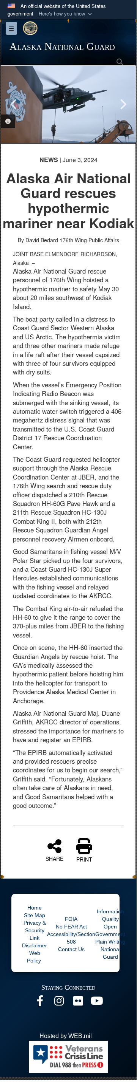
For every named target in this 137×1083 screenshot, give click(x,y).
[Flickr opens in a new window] (77, 1002)
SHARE (54, 858)
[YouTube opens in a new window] (96, 1002)
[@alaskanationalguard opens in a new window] (58, 1002)
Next (122, 104)
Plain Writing (110, 942)
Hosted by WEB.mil (65, 1036)
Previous (14, 104)
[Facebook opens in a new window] (39, 1002)
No (60, 927)
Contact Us (71, 949)
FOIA (71, 919)
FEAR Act (75, 927)
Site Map (34, 915)
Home (34, 908)
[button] (66, 14)
